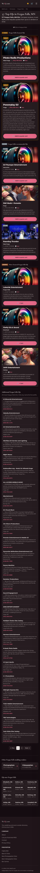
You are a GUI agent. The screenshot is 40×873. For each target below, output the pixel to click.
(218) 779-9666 (9, 246)
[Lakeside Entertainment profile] (20, 276)
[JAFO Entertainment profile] (20, 356)
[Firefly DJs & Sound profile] (20, 316)
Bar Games (5, 861)
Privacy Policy (6, 843)
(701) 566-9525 (9, 207)
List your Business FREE (9, 837)
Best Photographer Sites (9, 856)
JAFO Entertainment (11, 367)
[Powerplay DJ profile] (20, 92)
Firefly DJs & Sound (11, 327)
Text (25, 60)
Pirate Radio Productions (16, 58)
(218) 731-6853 (9, 292)
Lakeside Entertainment (13, 287)
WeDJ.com (5, 9)
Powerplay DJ (10, 105)
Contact (4, 840)
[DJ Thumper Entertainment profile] (20, 155)
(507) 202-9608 (9, 332)
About (4, 835)
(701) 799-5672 (17, 60)
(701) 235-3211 (14, 107)
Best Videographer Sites (9, 859)
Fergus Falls (20, 9)
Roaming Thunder (11, 241)
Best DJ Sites (6, 853)
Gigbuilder (5, 851)
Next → (27, 748)
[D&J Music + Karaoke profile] (20, 193)
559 (6, 372)
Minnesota (12, 9)
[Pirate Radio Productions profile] (20, 45)
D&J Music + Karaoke (12, 203)
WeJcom (6, 3)
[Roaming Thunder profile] (20, 231)
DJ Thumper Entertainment (15, 165)
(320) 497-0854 (9, 169)
